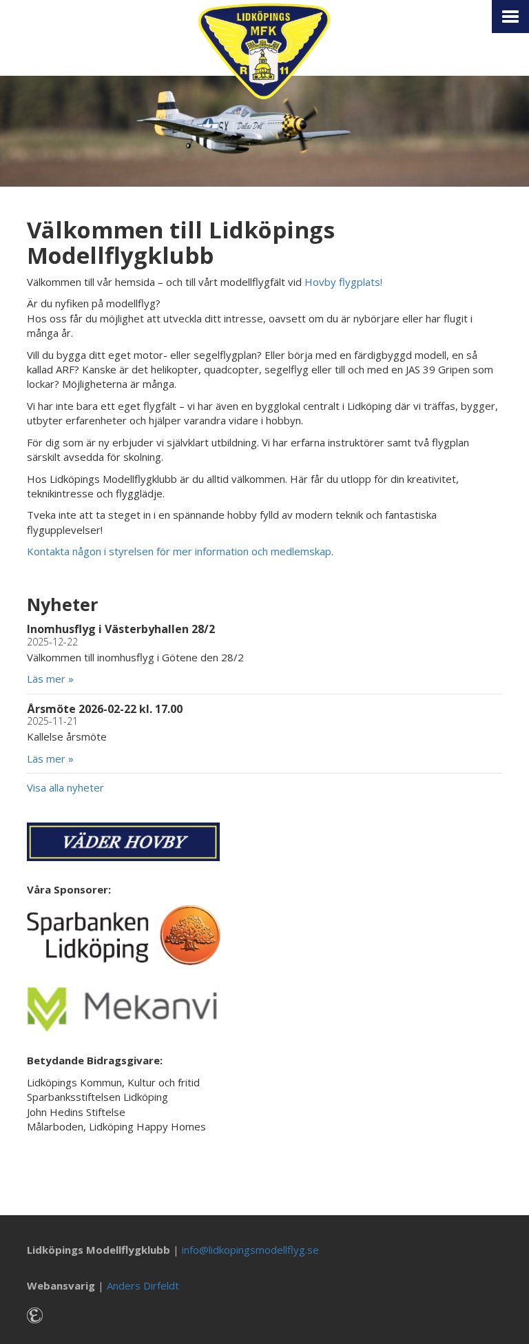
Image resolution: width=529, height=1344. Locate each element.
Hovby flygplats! (343, 282)
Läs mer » (50, 678)
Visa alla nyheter (65, 787)
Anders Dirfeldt (143, 1285)
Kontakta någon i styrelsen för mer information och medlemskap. (180, 551)
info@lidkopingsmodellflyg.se (250, 1250)
